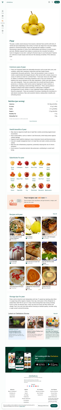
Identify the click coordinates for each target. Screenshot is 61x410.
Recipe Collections (26, 398)
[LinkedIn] (34, 386)
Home (26, 391)
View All (55, 213)
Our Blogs (26, 395)
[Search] (52, 2)
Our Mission (12, 395)
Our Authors (26, 400)
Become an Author (40, 391)
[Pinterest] (32, 386)
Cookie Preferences (52, 396)
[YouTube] (36, 386)
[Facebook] (30, 386)
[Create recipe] (49, 2)
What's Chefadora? (12, 391)
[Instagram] (28, 386)
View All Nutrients (33, 121)
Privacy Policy (54, 393)
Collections (26, 396)
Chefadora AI (12, 393)
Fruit (11, 59)
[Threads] (38, 386)
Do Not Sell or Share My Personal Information (53, 399)
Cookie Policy (54, 395)
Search (26, 393)
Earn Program (40, 393)
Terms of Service (54, 391)
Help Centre (12, 396)
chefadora (10, 2)
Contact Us (40, 395)
